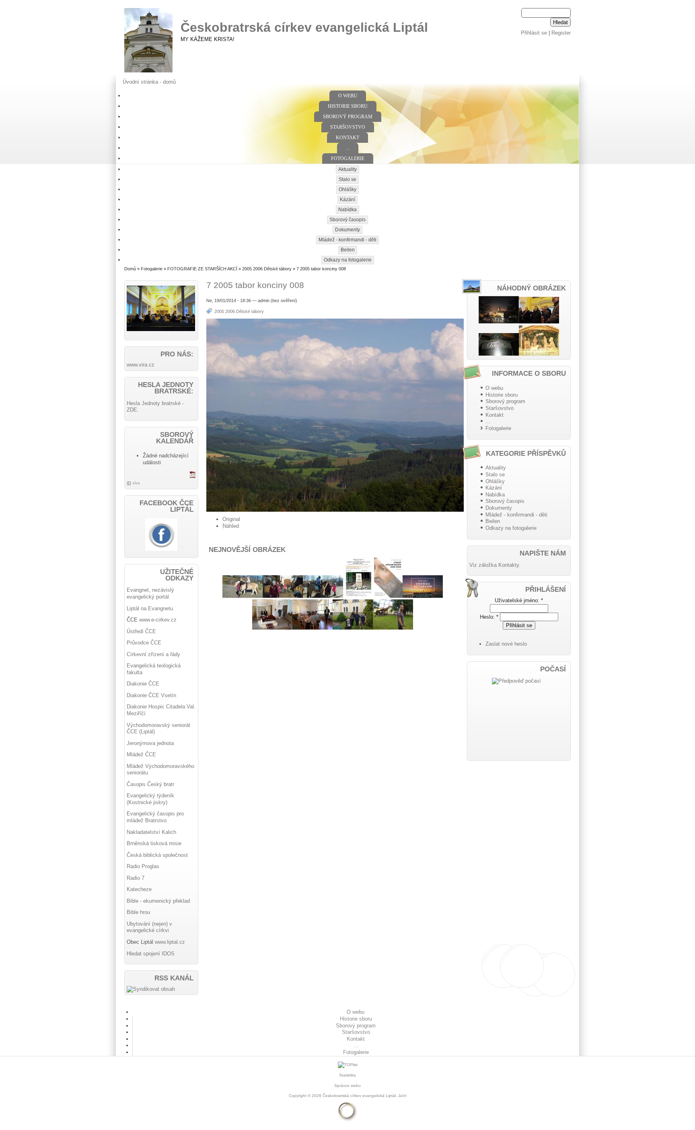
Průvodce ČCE (144, 643)
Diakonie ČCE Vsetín (151, 695)
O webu (347, 96)
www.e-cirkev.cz (158, 620)
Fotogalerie (347, 158)
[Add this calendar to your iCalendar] (192, 476)
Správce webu (347, 1085)
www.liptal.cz (170, 942)
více (136, 483)
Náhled (231, 526)
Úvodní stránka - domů (149, 82)
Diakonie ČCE (143, 684)
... (348, 148)
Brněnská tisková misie (154, 843)
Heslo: (489, 617)
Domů (130, 268)
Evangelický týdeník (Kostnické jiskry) (150, 798)
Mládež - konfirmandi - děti (347, 240)
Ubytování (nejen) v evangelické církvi (149, 927)
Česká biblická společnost (157, 855)
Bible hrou (138, 912)
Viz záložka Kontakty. (494, 565)
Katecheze (139, 889)
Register (561, 33)
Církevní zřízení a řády (153, 654)
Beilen (348, 250)
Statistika (347, 1075)
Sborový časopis (347, 219)
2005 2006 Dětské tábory (267, 268)
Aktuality (347, 169)
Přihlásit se (534, 33)
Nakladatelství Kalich (151, 832)
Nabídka (347, 209)
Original (231, 519)
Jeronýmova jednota (150, 743)
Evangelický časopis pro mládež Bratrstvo (155, 817)
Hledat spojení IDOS (151, 954)
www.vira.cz (140, 365)
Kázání (347, 199)
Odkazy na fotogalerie (348, 260)
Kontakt (347, 137)
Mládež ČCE (141, 754)
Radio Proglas (143, 866)
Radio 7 (135, 878)
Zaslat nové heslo (506, 644)
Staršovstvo (347, 127)
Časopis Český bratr (150, 784)
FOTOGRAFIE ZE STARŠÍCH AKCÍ (202, 268)
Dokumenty (347, 230)
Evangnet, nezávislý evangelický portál (150, 593)
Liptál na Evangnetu (150, 608)
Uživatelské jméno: (519, 600)
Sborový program (347, 116)
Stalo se (347, 179)
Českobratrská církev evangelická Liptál (304, 27)
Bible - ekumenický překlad (158, 901)
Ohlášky (347, 189)
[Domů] (148, 73)
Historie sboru (348, 106)
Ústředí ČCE (141, 631)
